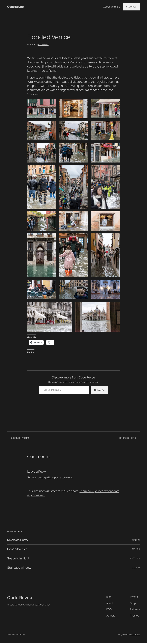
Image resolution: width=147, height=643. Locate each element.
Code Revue (15, 7)
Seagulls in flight (20, 437)
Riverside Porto (127, 437)
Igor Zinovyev (43, 44)
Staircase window (19, 567)
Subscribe (131, 6)
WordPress (135, 634)
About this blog (111, 6)
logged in (46, 477)
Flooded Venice (17, 549)
